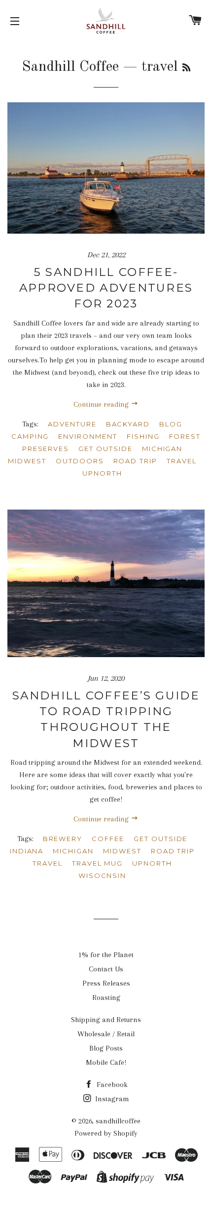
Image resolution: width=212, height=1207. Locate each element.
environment (87, 436)
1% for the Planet (106, 954)
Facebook (111, 1084)
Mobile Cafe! (106, 1062)
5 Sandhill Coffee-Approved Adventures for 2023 (106, 287)
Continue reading (102, 404)
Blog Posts (106, 1048)
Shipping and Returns (106, 1019)
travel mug (97, 863)
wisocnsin (102, 875)
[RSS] (186, 68)
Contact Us (106, 969)
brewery (63, 839)
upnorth (102, 473)
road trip (135, 461)
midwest (27, 461)
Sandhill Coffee (70, 67)
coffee (108, 839)
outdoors (80, 461)
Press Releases (106, 983)
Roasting (106, 997)
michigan (162, 449)
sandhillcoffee (118, 1120)
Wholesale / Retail (106, 1033)
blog (170, 424)
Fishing (143, 436)
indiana (27, 851)
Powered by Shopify (106, 1133)
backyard (128, 424)
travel (182, 461)
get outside (105, 449)
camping (30, 436)
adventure (72, 424)
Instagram (111, 1098)
